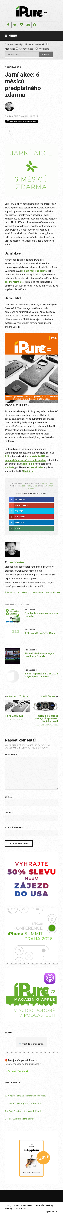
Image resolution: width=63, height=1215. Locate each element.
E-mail (9, 812)
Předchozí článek (17, 696)
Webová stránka (14, 827)
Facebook (38, 592)
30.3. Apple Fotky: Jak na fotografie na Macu (25, 1096)
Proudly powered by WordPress (18, 1205)
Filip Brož (10, 720)
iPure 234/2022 (14, 715)
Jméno (9, 797)
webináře (9, 467)
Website (11, 592)
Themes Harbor (19, 1208)
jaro (34, 486)
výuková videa (35, 467)
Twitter (25, 592)
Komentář (11, 755)
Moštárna (28, 471)
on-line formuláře (14, 282)
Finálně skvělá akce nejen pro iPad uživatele (39, 655)
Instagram (54, 592)
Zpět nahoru (51, 1212)
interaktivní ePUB (36, 456)
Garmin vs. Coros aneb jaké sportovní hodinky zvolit (46, 718)
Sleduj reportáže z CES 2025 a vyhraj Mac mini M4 (41, 675)
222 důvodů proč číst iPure (40, 633)
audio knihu (27, 463)
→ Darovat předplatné (16, 1071)
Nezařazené (13, 67)
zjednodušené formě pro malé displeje (25, 460)
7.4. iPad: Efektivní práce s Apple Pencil (23, 1111)
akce (23, 486)
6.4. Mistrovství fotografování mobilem (23, 1103)
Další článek (48, 696)
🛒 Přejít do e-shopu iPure (32, 1044)
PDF (7, 456)
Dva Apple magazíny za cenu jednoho (41, 614)
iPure (29, 486)
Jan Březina (16, 116)
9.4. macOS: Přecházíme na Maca (20, 1119)
